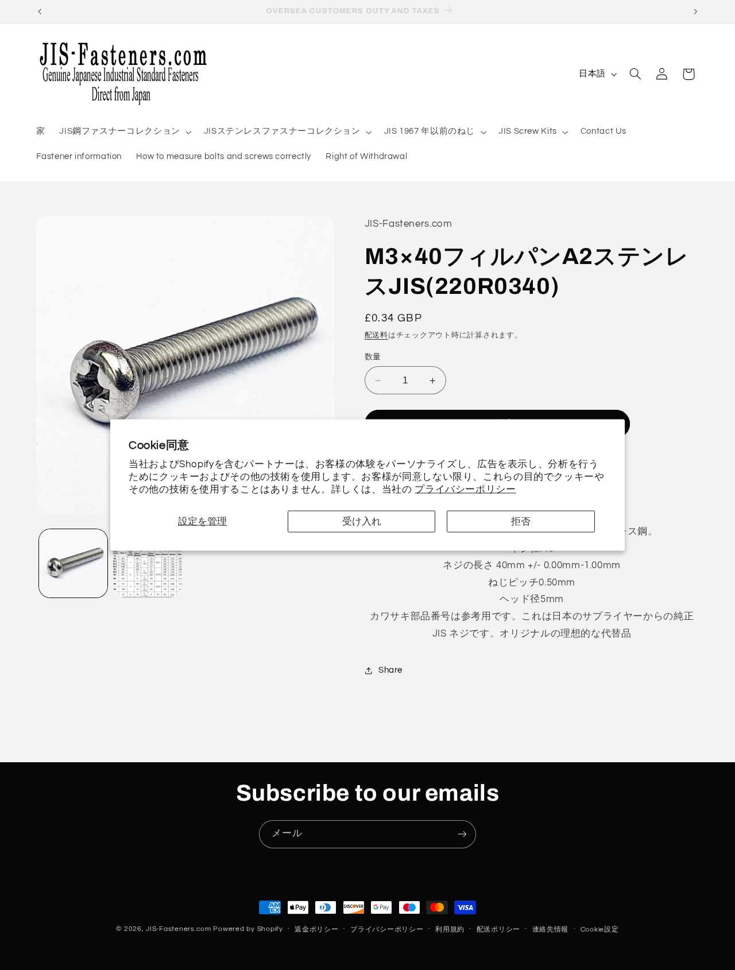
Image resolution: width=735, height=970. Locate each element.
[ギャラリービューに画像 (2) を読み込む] (147, 563)
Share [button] (390, 670)
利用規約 (450, 929)
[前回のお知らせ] (39, 11)
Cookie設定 (600, 929)
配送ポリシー (498, 929)
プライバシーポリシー (465, 489)
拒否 (521, 521)
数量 (373, 357)
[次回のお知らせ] (695, 11)
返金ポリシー (316, 929)
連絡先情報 (550, 929)
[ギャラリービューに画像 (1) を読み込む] (73, 563)
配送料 (376, 335)
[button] (124, 132)
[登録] (462, 834)
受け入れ (361, 521)
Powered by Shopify (248, 929)
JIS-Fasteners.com (178, 929)
